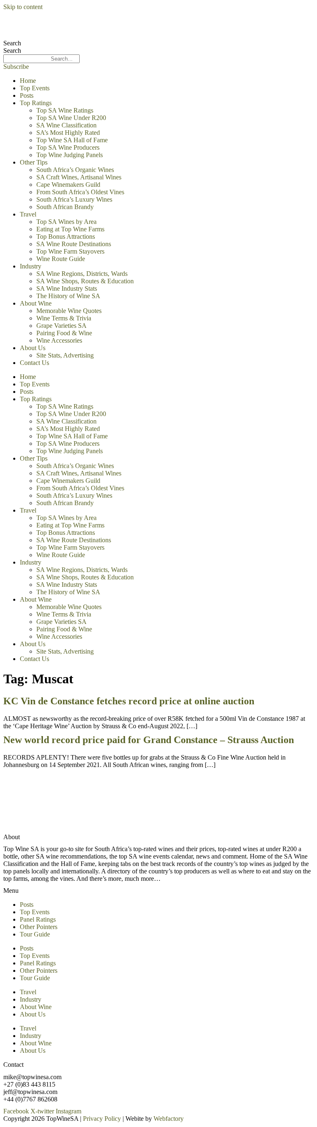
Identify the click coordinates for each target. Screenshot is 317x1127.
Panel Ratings (38, 919)
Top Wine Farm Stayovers (70, 251)
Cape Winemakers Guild (68, 184)
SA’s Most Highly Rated (68, 132)
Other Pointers (38, 926)
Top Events (35, 88)
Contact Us (34, 362)
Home (28, 80)
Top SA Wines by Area (66, 221)
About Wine (36, 303)
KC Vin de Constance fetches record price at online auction (128, 701)
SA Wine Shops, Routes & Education (85, 281)
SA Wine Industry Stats (66, 288)
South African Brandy (65, 206)
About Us (32, 347)
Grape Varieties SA (61, 325)
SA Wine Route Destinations (73, 243)
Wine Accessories (59, 340)
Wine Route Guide (60, 258)
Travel (28, 214)
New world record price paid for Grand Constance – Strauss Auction (148, 739)
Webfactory (169, 1118)
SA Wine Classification (66, 125)
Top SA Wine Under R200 (71, 117)
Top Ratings (36, 102)
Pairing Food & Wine (64, 332)
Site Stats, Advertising (65, 355)
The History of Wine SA (68, 295)
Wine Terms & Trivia (63, 318)
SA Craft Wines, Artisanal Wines (78, 177)
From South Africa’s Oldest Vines (80, 191)
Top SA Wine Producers (67, 147)
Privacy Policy (102, 1118)
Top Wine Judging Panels (69, 154)
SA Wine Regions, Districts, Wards (82, 273)
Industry (30, 266)
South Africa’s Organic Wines (75, 169)
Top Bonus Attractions (65, 236)
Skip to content (23, 6)
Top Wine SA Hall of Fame (72, 140)
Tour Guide (35, 934)
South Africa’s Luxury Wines (74, 199)
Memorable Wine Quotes (69, 310)
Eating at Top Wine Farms (70, 229)
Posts (26, 95)
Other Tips (33, 162)
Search (12, 43)
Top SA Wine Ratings (64, 110)
